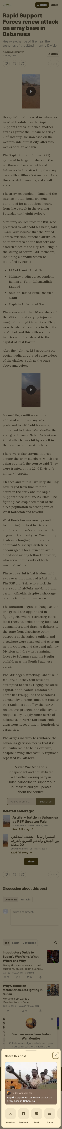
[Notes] (49, 1113)
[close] (55, 1055)
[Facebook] (23, 1113)
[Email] (36, 1113)
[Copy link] (10, 1113)
